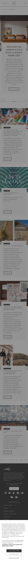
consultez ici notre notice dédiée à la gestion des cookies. (12, 545)
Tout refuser (14, 554)
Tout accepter (14, 550)
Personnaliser (14, 558)
